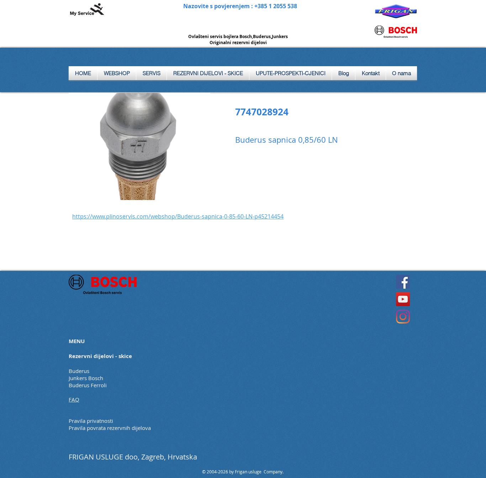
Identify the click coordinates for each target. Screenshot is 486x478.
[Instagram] (403, 317)
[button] (151, 73)
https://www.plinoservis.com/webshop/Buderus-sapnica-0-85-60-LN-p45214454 (178, 216)
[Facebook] (403, 282)
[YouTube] (403, 299)
